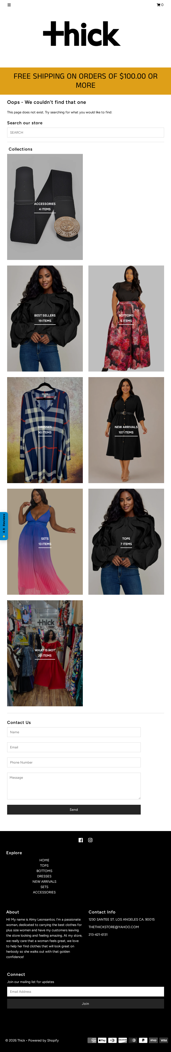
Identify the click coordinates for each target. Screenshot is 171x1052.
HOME (44, 860)
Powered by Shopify (43, 1040)
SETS (44, 887)
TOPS (44, 866)
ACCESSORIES (44, 892)
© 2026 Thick (15, 1040)
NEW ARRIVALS (44, 882)
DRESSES (44, 876)
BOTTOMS (44, 871)
